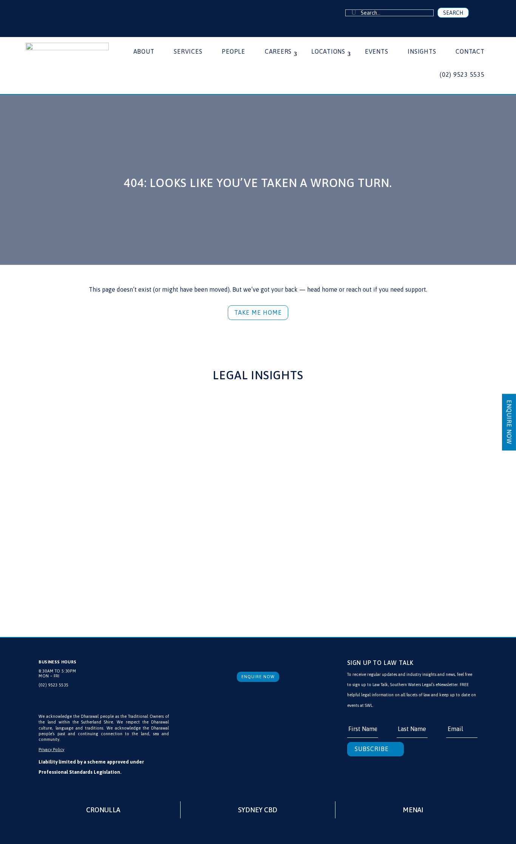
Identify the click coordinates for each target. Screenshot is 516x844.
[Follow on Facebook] (48, 13)
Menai (413, 810)
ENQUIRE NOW (509, 422)
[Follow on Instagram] (70, 13)
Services (188, 52)
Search (453, 13)
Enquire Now (258, 676)
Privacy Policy (51, 749)
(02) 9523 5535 (462, 75)
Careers (278, 52)
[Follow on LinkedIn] (59, 13)
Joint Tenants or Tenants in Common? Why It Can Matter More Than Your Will (252, 499)
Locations (328, 52)
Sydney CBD (257, 810)
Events (376, 52)
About (143, 52)
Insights (422, 52)
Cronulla (103, 810)
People (233, 52)
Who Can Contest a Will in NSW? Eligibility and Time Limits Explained (116, 499)
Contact (470, 52)
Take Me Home (258, 312)
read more (74, 567)
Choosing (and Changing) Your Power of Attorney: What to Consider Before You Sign (398, 499)
